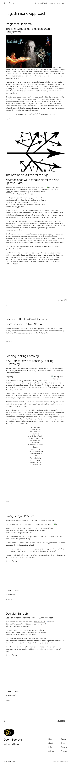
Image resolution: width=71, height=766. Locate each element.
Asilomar (9, 626)
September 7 (9, 599)
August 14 (8, 700)
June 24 (8, 305)
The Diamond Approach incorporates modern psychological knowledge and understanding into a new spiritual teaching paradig (25, 204)
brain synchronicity (50, 238)
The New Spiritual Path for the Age (27, 174)
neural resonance (34, 238)
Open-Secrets (9, 3)
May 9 (7, 502)
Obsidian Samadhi (17, 613)
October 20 (9, 341)
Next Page (62, 721)
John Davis (44, 414)
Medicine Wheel (44, 333)
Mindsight (48, 221)
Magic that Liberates (19, 23)
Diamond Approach (37, 328)
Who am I (16, 249)
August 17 (8, 119)
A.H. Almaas (40, 630)
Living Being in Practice (20, 516)
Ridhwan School (39, 622)
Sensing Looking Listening (22, 355)
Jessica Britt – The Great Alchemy (27, 319)
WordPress (64, 761)
